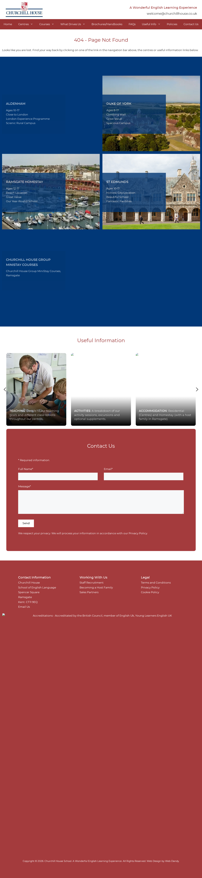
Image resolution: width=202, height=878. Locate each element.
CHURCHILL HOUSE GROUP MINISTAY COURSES (28, 262)
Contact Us (191, 24)
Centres (23, 24)
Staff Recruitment (92, 582)
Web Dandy (172, 861)
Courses (44, 24)
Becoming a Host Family (96, 587)
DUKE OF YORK (118, 103)
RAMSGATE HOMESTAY (24, 182)
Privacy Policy (138, 533)
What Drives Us (70, 24)
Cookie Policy (150, 592)
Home (8, 24)
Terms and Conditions (156, 582)
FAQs (132, 24)
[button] (36, 389)
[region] (101, 389)
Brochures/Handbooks (107, 24)
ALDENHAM (15, 103)
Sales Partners (89, 592)
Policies (172, 24)
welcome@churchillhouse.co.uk (172, 13)
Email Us (24, 607)
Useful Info (149, 24)
